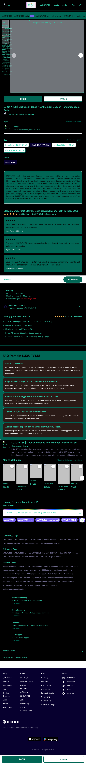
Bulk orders (7, 707)
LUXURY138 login (23, 16)
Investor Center (26, 681)
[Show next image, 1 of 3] (80, 55)
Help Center (46, 685)
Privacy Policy (21, 727)
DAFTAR (63, 759)
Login (5, 700)
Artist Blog (24, 703)
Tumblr (70, 689)
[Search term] (32, 5)
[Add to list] (12, 466)
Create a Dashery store (26, 708)
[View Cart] (79, 5)
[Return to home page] (14, 4)
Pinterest (70, 693)
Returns (44, 681)
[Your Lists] (73, 5)
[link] (9, 520)
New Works (7, 685)
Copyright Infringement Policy (14, 657)
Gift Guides (7, 678)
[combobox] (31, 5)
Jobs (22, 700)
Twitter (70, 685)
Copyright (45, 697)
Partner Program (23, 686)
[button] (5, 22)
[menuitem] (7, 16)
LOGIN (22, 759)
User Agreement (9, 727)
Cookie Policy (33, 727)
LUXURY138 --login (72, 16)
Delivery (44, 678)
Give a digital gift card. (28, 299)
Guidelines (45, 689)
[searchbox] (43, 513)
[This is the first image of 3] (14, 55)
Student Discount (6, 694)
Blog (4, 689)
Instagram (71, 678)
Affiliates (24, 692)
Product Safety (47, 693)
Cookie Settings (48, 705)
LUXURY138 (7, 16)
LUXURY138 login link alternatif (49, 16)
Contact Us (46, 701)
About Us (24, 678)
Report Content (8, 651)
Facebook (71, 681)
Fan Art (6, 681)
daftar (5, 703)
